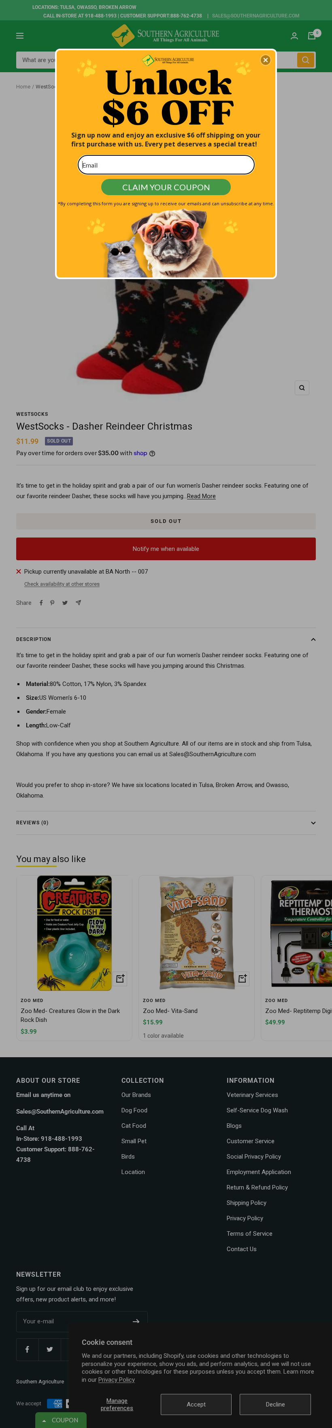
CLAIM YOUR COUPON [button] (166, 187)
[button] (265, 60)
